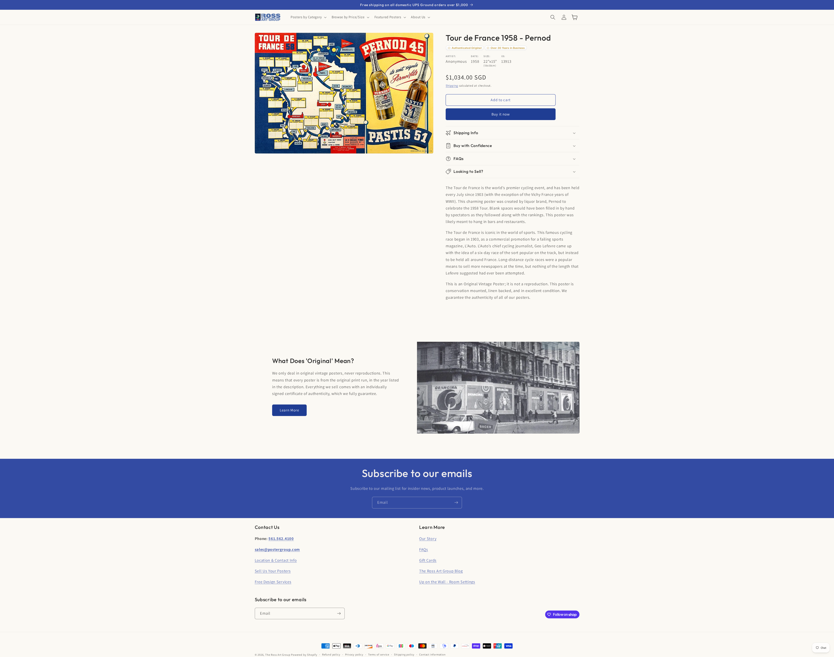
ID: (503, 56)
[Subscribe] (456, 502)
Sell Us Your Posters (273, 570)
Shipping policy (404, 654)
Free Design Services (273, 581)
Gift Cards (428, 560)
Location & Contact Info (276, 560)
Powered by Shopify (304, 655)
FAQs (423, 549)
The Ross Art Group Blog (441, 570)
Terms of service (378, 654)
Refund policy (331, 654)
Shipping (452, 85)
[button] (308, 17)
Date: (474, 56)
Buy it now (500, 114)
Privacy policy (354, 654)
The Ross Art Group (277, 655)
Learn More (289, 410)
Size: (486, 56)
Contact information (432, 654)
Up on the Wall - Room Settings (447, 581)
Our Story (427, 538)
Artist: (451, 56)
